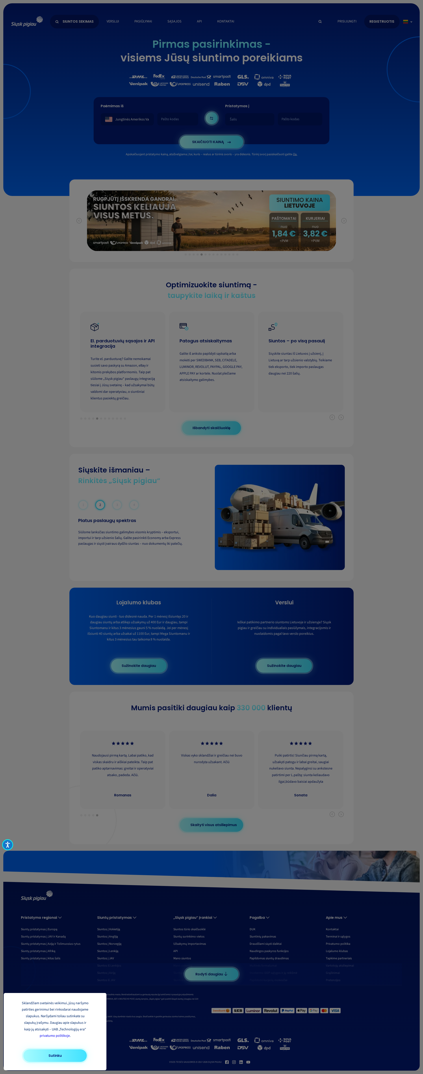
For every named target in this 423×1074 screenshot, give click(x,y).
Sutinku (55, 1055)
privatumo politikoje (55, 1035)
